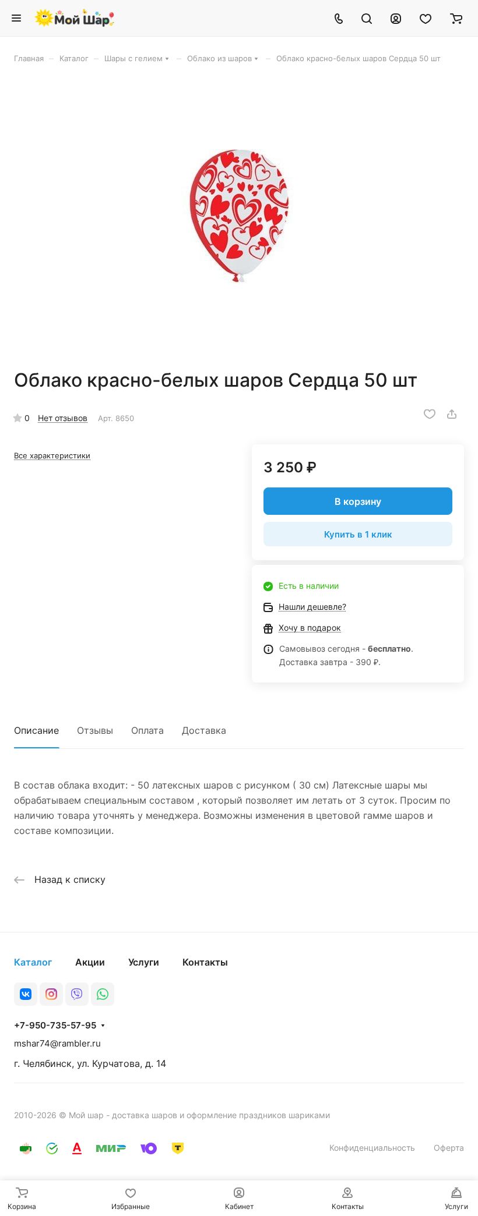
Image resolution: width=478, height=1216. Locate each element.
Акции (90, 962)
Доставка (204, 730)
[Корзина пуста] (456, 18)
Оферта (449, 1148)
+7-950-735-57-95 (55, 1025)
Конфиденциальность (372, 1148)
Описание (36, 730)
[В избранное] (429, 414)
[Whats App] (102, 994)
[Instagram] (51, 994)
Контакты (205, 962)
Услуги (143, 962)
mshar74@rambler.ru (57, 1043)
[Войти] (396, 18)
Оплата (147, 730)
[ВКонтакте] (25, 994)
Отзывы (95, 730)
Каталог (33, 962)
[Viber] (77, 994)
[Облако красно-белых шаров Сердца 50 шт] (239, 216)
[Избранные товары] (425, 18)
